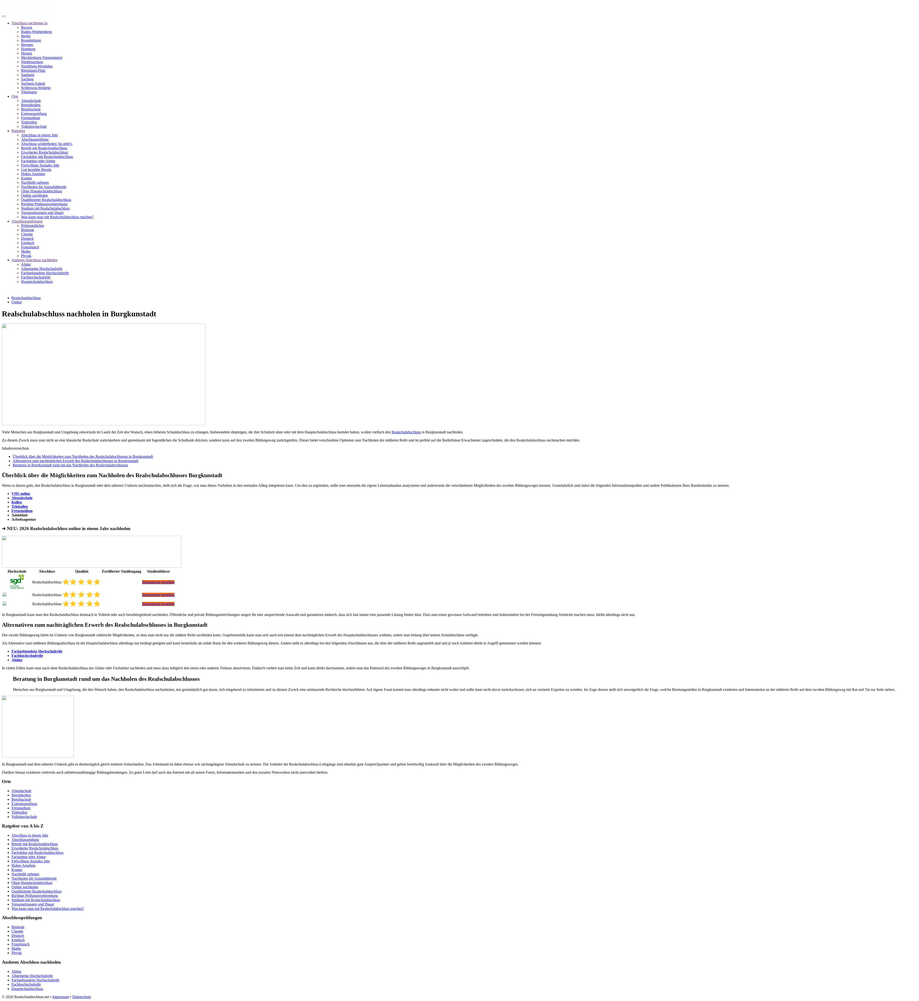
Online (16, 302)
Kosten (26, 178)
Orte (14, 96)
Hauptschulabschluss (37, 282)
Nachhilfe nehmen (35, 182)
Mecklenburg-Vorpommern (41, 58)
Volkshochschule (34, 126)
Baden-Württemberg (36, 32)
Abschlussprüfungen (27, 221)
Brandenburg (31, 40)
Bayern (26, 27)
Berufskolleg (30, 105)
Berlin (25, 36)
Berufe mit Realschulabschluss (44, 148)
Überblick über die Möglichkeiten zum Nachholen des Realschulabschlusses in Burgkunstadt (83, 456)
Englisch (27, 243)
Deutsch (27, 238)
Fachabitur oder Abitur (38, 161)
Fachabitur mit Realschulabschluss (47, 157)
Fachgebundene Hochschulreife (45, 273)
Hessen (26, 53)
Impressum (60, 997)
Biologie (27, 230)
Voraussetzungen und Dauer (42, 213)
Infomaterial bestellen (158, 582)
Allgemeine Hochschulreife (41, 269)
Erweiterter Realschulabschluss (44, 152)
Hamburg (28, 49)
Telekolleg (29, 122)
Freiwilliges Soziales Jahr (40, 165)
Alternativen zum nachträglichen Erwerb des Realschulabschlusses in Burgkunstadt (75, 461)
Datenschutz (81, 997)
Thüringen (29, 92)
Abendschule (31, 101)
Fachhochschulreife (35, 277)
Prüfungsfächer (32, 226)
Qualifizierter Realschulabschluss (46, 200)
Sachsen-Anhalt (33, 83)
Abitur (26, 264)
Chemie (27, 234)
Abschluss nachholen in (29, 23)
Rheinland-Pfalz (33, 70)
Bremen (27, 45)
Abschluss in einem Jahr (39, 135)
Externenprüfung (34, 114)
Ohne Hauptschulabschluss (41, 191)
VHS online (20, 494)
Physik (26, 256)
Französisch (30, 247)
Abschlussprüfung (35, 139)
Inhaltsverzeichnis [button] (15, 448)
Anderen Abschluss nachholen (34, 260)
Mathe (26, 251)
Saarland (27, 75)
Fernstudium (30, 118)
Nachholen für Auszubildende (43, 187)
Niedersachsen (32, 62)
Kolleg (16, 502)
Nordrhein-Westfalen (37, 66)
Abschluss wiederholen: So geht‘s (46, 144)
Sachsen (27, 79)
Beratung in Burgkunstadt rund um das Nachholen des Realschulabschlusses (70, 465)
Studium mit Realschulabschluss (45, 208)
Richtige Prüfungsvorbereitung (44, 204)
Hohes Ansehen (33, 174)
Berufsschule (31, 109)
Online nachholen (34, 195)
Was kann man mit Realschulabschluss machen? (57, 217)
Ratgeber (18, 131)
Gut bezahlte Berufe (36, 170)
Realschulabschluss (26, 298)
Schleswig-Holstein (35, 88)
